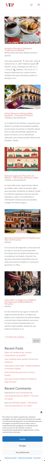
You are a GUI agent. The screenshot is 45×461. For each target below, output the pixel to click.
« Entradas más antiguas (14, 337)
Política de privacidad (25, 458)
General (8, 242)
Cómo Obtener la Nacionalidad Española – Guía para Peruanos (19, 114)
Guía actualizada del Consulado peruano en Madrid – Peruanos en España (22, 395)
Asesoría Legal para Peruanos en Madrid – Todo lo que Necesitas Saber (22, 176)
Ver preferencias (22, 452)
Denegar (22, 445)
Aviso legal (37, 458)
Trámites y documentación (15, 118)
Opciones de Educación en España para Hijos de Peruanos (22, 239)
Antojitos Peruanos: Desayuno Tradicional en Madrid (18, 49)
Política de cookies (11, 458)
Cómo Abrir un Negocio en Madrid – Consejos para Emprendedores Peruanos (21, 302)
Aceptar (22, 439)
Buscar (36, 341)
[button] (41, 412)
